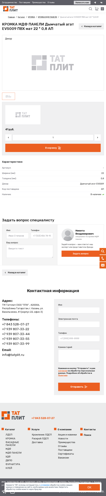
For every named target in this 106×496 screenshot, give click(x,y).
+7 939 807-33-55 (15, 339)
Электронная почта (68, 319)
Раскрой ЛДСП (40, 438)
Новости (63, 438)
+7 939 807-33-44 (16, 334)
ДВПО (9, 460)
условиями (45, 485)
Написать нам (82, 3)
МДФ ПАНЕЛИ (14, 452)
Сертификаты (66, 454)
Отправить (76, 386)
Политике (62, 375)
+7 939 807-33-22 (15, 329)
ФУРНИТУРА (13, 464)
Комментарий (65, 347)
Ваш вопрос (12, 242)
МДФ (8, 449)
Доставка (37, 442)
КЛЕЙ (9, 468)
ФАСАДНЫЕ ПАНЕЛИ (12, 444)
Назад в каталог (93, 26)
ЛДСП (9, 434)
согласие (62, 371)
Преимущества (39, 2)
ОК (89, 487)
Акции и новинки (67, 434)
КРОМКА (10, 438)
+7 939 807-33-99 (15, 344)
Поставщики (24, 2)
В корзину (51, 147)
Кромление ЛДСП (42, 434)
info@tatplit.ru (13, 355)
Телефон (35, 230)
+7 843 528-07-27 (15, 324)
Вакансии (63, 457)
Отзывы (51, 2)
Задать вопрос (81, 253)
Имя (8, 230)
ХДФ (8, 456)
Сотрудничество (9, 2)
